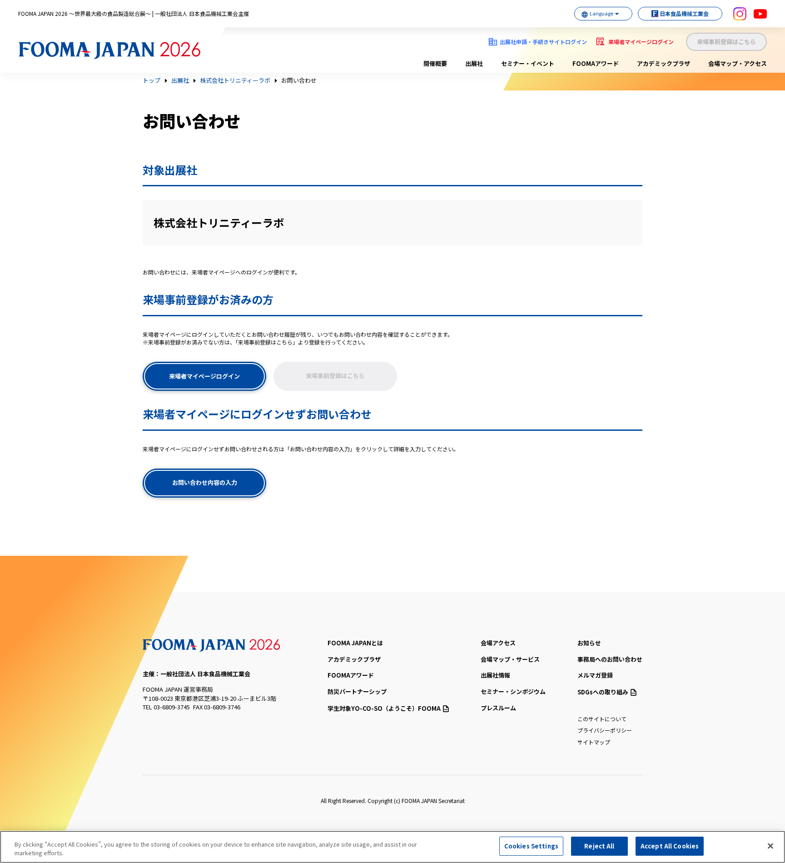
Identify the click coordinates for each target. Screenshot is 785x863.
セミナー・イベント (527, 63)
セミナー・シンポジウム (513, 691)
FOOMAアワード (595, 63)
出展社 (474, 63)
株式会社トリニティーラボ (235, 80)
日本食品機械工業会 (684, 13)
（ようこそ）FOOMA (384, 708)
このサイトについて (601, 719)
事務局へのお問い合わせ (609, 659)
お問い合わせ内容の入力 (204, 482)
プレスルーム (498, 707)
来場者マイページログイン (641, 41)
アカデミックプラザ (663, 63)
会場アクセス (498, 643)
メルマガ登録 (595, 675)
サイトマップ (593, 742)
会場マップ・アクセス (737, 63)
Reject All (599, 846)
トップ (151, 80)
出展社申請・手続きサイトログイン (543, 41)
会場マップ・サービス (510, 659)
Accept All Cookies (670, 846)
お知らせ (589, 643)
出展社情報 (495, 675)
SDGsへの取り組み (602, 692)
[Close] (770, 846)
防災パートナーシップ (357, 691)
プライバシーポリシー (604, 730)
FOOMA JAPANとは (355, 643)
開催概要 (435, 63)
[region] (392, 847)
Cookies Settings (531, 846)
